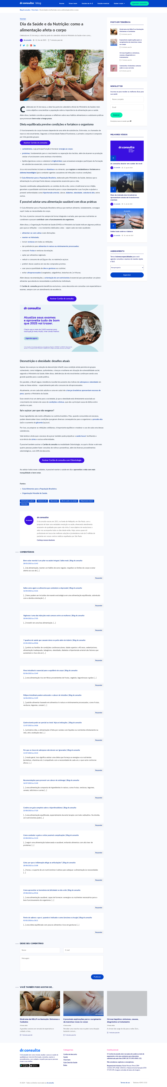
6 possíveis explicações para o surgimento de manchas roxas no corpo (131, 42)
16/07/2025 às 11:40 (30, 783)
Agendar (127, 275)
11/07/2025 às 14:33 (30, 753)
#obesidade (24, 504)
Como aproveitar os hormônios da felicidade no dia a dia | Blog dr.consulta (51, 890)
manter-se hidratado (30, 237)
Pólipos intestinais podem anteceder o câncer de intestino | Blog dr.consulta (52, 695)
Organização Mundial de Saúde (34, 493)
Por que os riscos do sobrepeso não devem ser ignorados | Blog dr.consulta (51, 750)
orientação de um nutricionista (57, 278)
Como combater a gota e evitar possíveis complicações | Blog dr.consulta (51, 835)
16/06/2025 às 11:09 (30, 698)
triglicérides (57, 161)
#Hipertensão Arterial (87, 501)
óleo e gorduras (49, 268)
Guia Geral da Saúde (70, 1062)
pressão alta (97, 419)
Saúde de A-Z (87, 3)
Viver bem (73, 3)
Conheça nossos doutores (46, 540)
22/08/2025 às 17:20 (30, 810)
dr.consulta (27, 40)
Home (61, 3)
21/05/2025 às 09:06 (30, 643)
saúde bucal (81, 436)
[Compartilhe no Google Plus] (31, 45)
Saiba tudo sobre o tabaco (121, 231)
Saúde (65, 1057)
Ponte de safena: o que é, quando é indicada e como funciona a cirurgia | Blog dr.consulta (57, 918)
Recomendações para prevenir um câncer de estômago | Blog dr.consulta (51, 780)
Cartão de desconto (70, 1054)
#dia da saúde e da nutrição (69, 501)
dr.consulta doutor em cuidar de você (126, 164)
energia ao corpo (65, 149)
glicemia (39, 423)
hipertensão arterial (51, 193)
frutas (32, 251)
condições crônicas (56, 402)
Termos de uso (125, 1082)
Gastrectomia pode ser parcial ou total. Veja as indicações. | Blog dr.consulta (52, 723)
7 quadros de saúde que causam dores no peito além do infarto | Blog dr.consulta (54, 640)
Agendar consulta (139, 3)
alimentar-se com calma (31, 233)
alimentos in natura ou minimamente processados (58, 246)
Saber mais (118, 3)
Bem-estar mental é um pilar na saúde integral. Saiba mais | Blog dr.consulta (52, 561)
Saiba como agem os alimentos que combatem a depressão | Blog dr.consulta (52, 588)
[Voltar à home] (30, 1050)
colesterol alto (89, 193)
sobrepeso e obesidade (89, 382)
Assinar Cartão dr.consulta (62, 299)
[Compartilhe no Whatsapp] (27, 45)
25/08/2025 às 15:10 (30, 838)
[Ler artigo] (113, 31)
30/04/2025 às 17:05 (30, 618)
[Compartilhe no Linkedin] (34, 45)
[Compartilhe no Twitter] (24, 45)
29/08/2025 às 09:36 (30, 893)
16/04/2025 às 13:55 (30, 591)
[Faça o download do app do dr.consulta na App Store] (34, 1065)
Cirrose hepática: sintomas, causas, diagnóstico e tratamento (130, 55)
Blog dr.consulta (25, 10)
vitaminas (50, 169)
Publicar (97, 977)
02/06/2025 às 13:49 (30, 673)
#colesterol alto (42, 501)
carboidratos (27, 149)
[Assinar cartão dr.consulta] (35, 143)
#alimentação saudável (27, 501)
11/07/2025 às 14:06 (30, 725)
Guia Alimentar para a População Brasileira (39, 178)
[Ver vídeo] (127, 151)
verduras (31, 242)
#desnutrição (54, 501)
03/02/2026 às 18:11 (30, 920)
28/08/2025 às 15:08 (30, 865)
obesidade (78, 193)
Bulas (65, 1065)
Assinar (116, 115)
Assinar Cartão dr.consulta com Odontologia (61, 460)
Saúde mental (103, 3)
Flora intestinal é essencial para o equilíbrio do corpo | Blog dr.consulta (50, 670)
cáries (33, 439)
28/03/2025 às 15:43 (30, 563)
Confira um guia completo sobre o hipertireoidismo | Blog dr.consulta (49, 808)
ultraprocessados (34, 273)
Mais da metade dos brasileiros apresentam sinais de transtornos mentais (124, 197)
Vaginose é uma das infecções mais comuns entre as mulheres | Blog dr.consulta (53, 615)
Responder (98, 578)
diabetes (69, 193)
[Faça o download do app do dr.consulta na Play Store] (24, 1065)
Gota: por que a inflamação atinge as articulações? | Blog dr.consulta (49, 863)
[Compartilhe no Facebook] (20, 45)
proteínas (26, 153)
